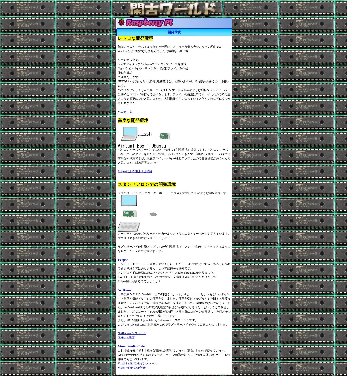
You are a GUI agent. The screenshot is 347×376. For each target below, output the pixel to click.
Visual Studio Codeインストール (137, 363)
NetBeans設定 (126, 337)
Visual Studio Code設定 (132, 367)
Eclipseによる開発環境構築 (135, 171)
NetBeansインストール (132, 333)
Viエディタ (125, 111)
